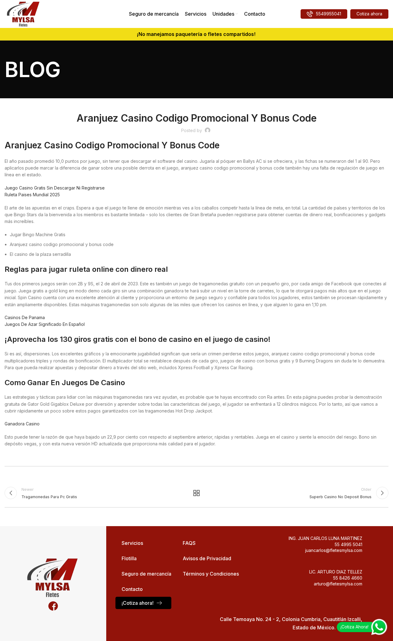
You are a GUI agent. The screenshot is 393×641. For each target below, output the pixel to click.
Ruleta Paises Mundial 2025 (32, 194)
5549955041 (328, 13)
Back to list (197, 493)
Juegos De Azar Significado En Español (45, 324)
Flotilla (129, 558)
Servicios (132, 543)
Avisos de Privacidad (207, 558)
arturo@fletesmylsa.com (338, 583)
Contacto (132, 589)
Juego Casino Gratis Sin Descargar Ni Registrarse (55, 187)
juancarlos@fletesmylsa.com (333, 550)
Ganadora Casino (22, 423)
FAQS (189, 543)
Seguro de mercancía (146, 574)
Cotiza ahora (369, 13)
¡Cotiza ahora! (138, 603)
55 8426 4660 (347, 577)
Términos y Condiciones (211, 574)
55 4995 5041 (348, 544)
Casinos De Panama (25, 317)
